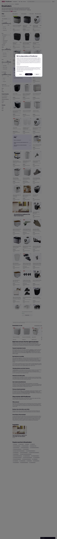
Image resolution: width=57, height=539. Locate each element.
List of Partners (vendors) (20, 71)
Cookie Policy (18, 64)
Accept (29, 74)
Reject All (37, 74)
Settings (20, 74)
